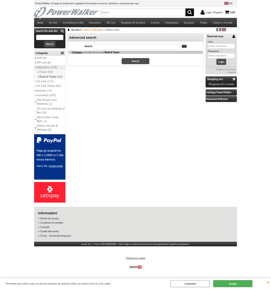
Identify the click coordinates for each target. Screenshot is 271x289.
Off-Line (110, 22)
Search (88, 46)
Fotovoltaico (171, 22)
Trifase (203, 22)
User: (210, 41)
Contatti (45, 227)
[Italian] (218, 30)
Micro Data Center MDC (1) (48, 119)
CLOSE (268, 282)
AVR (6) (41, 58)
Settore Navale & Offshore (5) (47, 127)
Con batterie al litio (73, 22)
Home (40, 22)
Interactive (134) (47, 67)
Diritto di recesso (49, 218)
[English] (223, 30)
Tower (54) (46, 72)
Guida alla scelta (49, 231)
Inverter (155, 22)
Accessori (189, 22)
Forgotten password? (226, 69)
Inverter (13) (44, 90)
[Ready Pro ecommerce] (135, 267)
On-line (53, 22)
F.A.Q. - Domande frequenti (55, 235)
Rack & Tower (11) (50, 76)
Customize (190, 283)
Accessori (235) (46, 95)
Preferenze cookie (135, 258)
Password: (213, 51)
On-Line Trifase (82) (49, 86)
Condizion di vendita (51, 222)
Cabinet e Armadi (222, 22)
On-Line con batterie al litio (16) (51, 110)
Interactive (95, 22)
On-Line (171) (45, 81)
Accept (233, 283)
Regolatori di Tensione (133, 22)
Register (232, 72)
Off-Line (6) (44, 62)
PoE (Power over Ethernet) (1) (47, 102)
